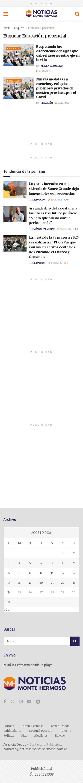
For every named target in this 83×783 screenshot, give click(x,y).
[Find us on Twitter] (12, 701)
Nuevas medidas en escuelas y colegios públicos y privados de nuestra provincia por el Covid (56, 87)
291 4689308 (44, 774)
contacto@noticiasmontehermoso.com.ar (35, 749)
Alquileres (40, 735)
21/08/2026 (65, 229)
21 (52, 582)
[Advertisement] (41, 127)
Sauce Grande (60, 726)
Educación (13, 48)
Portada (8, 726)
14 (52, 573)
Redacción (47, 102)
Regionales (14, 80)
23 (73, 582)
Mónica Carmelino (51, 65)
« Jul (7, 609)
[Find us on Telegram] (38, 701)
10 (8, 573)
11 (19, 573)
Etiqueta (19, 28)
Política (8, 735)
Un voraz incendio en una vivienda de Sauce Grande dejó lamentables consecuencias (54, 188)
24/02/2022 (44, 71)
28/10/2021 (63, 102)
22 (62, 582)
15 (63, 573)
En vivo (60, 735)
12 (30, 573)
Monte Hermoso (33, 726)
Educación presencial (42, 28)
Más (24, 735)
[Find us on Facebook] (4, 701)
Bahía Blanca (12, 730)
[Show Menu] (5, 14)
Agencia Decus (14, 744)
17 (9, 582)
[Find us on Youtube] (29, 701)
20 (41, 582)
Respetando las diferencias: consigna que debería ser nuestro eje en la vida (58, 53)
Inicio (6, 28)
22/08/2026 (56, 199)
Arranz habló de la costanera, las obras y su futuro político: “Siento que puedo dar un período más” (53, 215)
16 (74, 573)
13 (41, 573)
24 (8, 592)
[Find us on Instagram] (21, 701)
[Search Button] (77, 14)
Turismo (65, 730)
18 (19, 582)
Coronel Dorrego (40, 730)
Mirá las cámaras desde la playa (27, 665)
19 (30, 582)
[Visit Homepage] (41, 13)
